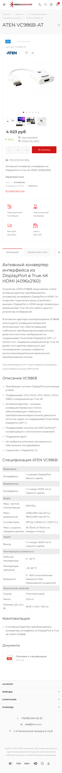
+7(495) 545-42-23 (31, 718)
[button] (23, 112)
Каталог (7, 684)
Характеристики (37, 252)
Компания (9, 699)
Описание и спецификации (31, 656)
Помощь (8, 707)
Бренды (7, 692)
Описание (12, 252)
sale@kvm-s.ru (33, 724)
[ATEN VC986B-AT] (31, 77)
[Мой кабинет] (51, 4)
